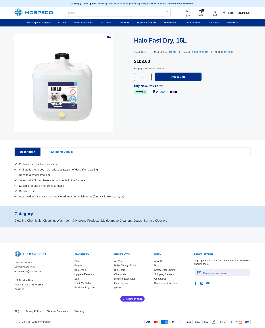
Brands (78, 265)
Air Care (118, 261)
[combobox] (118, 13)
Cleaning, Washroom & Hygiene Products (71, 220)
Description (27, 151)
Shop (77, 261)
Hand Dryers (121, 283)
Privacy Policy (33, 311)
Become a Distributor (165, 283)
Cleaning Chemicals (27, 220)
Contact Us (160, 278)
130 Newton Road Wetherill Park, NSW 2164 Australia (28, 284)
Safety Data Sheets (164, 270)
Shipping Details (62, 151)
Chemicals (120, 274)
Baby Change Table (125, 265)
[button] (214, 12)
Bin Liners (119, 270)
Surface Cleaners (155, 220)
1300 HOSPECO (239, 13)
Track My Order (82, 283)
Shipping (138, 69)
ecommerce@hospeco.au (28, 271)
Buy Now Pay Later (84, 287)
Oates (144, 52)
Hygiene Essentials (85, 274)
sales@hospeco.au (24, 267)
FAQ (16, 311)
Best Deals (80, 270)
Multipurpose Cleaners (116, 220)
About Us (159, 261)
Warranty (79, 311)
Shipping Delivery (164, 274)
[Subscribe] (199, 273)
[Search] (167, 13)
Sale (76, 278)
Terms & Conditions (57, 311)
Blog (156, 265)
